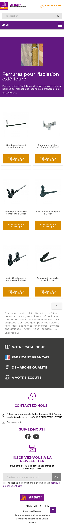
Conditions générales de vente (32, 518)
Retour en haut (56, 306)
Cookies (32, 522)
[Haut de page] (53, 510)
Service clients (53, 6)
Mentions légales (32, 511)
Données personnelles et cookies (32, 515)
